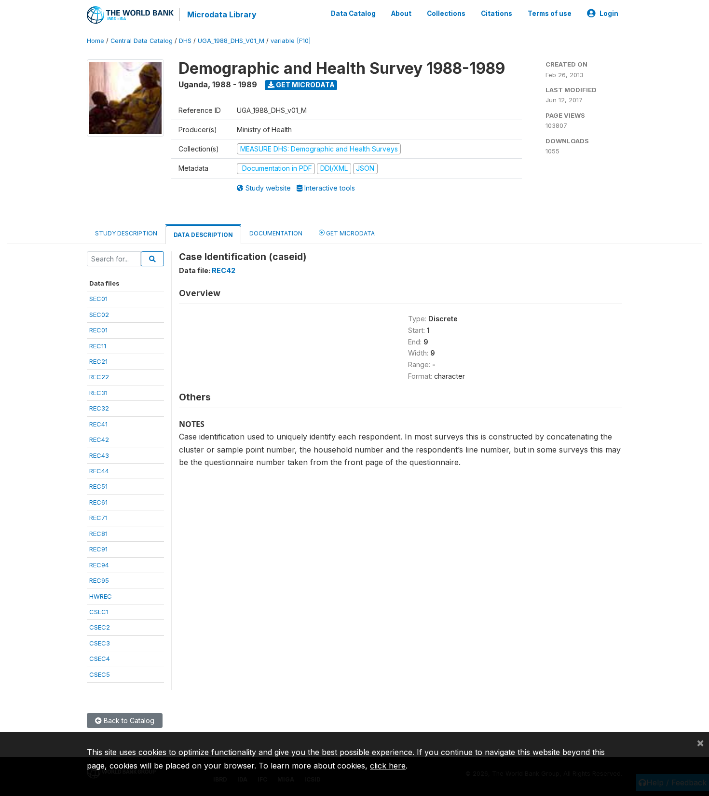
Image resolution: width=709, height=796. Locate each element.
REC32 (99, 408)
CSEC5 (99, 674)
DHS (185, 40)
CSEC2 (99, 627)
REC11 (97, 346)
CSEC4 (99, 658)
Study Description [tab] (126, 233)
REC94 (99, 565)
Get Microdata (304, 85)
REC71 (98, 518)
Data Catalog (353, 13)
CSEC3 (99, 643)
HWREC (100, 596)
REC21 (98, 361)
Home (95, 40)
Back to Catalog (128, 720)
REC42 (99, 439)
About (401, 13)
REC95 (99, 580)
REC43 (99, 455)
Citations (496, 13)
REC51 (98, 486)
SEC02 (99, 314)
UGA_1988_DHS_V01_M (231, 40)
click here (388, 765)
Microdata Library (222, 14)
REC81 (98, 533)
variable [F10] (291, 40)
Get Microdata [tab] (350, 233)
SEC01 (98, 298)
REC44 (99, 471)
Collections (446, 13)
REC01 (98, 330)
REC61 (98, 502)
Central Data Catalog (141, 40)
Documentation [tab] (275, 233)
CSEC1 (99, 612)
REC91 (98, 549)
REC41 (98, 424)
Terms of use (550, 13)
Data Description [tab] (203, 234)
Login (609, 13)
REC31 (98, 393)
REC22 (99, 377)
